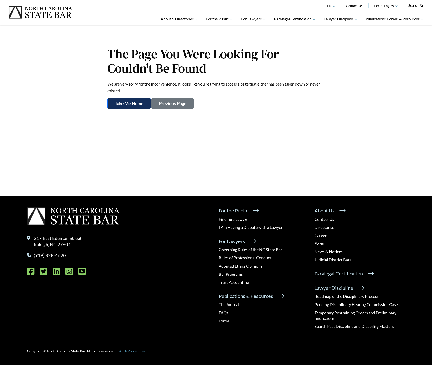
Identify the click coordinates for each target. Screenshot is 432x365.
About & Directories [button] (177, 19)
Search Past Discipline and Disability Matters (354, 326)
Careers (321, 235)
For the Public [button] (217, 19)
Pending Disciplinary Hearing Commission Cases (357, 304)
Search (413, 5)
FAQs (223, 312)
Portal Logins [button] (384, 6)
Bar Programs (231, 274)
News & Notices (329, 251)
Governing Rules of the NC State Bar (250, 249)
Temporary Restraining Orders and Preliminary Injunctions (355, 315)
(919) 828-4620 (50, 255)
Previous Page (172, 103)
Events (320, 243)
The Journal (229, 304)
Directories (325, 227)
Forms (224, 320)
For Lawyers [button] (251, 19)
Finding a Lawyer (233, 219)
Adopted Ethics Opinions (240, 266)
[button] (396, 5)
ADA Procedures (132, 351)
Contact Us (354, 6)
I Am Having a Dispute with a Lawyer (251, 227)
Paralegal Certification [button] (292, 19)
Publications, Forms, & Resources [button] (393, 19)
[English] (334, 5)
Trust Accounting (234, 282)
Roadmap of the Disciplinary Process (347, 296)
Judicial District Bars (333, 259)
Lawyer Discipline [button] (338, 19)
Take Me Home (129, 103)
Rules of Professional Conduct (245, 257)
